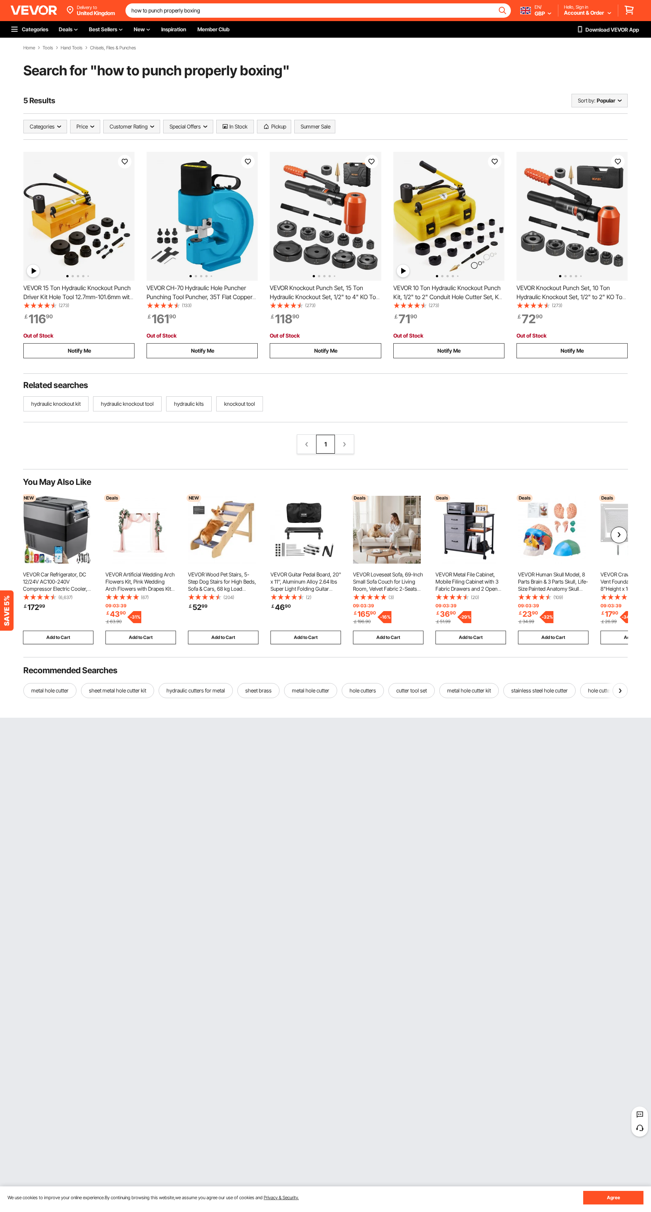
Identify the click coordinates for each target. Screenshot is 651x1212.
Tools (48, 47)
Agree (613, 1197)
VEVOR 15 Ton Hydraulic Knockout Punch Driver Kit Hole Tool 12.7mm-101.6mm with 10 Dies (78, 297)
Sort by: (586, 100)
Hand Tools (72, 47)
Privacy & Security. (281, 1197)
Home (29, 47)
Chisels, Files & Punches (113, 47)
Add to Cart (58, 637)
